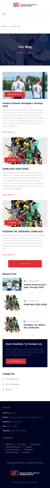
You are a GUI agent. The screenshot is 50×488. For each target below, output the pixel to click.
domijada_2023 (14, 94)
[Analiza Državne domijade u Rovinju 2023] (25, 85)
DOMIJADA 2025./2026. (16, 168)
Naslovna (5, 26)
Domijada (12, 160)
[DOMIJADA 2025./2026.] (25, 150)
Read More (8, 132)
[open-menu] (4, 13)
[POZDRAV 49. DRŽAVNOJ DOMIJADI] (25, 213)
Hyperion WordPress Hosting (26, 482)
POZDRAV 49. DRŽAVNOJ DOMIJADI (23, 231)
